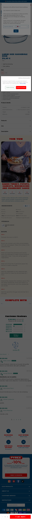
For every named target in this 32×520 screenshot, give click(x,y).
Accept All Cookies (21, 87)
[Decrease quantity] (2, 517)
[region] (16, 83)
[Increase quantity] (7, 517)
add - (21, 517)
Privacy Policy (23, 83)
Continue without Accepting (24, 77)
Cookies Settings (10, 87)
